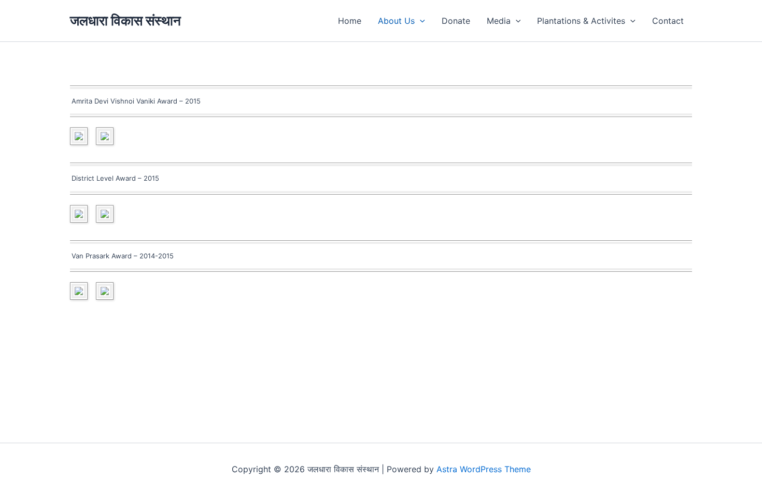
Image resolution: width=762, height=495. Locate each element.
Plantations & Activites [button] (581, 21)
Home (349, 21)
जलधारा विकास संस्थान (125, 20)
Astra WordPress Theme (483, 469)
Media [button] (499, 21)
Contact (668, 21)
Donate (456, 21)
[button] (420, 20)
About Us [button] (396, 21)
